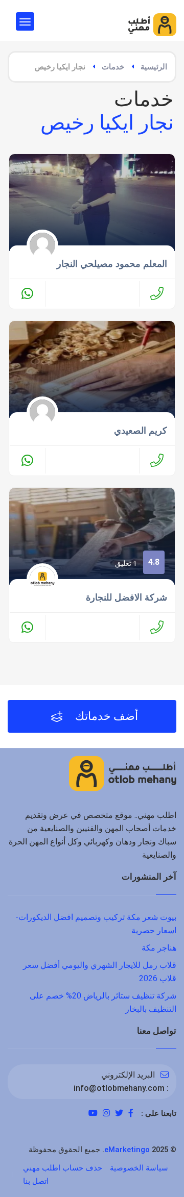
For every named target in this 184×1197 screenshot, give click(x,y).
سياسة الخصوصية (139, 1168)
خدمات (113, 66)
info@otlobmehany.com (119, 1088)
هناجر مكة (159, 948)
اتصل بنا (36, 1181)
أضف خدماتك (105, 716)
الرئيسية (154, 66)
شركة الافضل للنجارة (126, 597)
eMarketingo (127, 1149)
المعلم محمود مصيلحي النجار (112, 264)
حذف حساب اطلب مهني (62, 1168)
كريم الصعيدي (140, 431)
